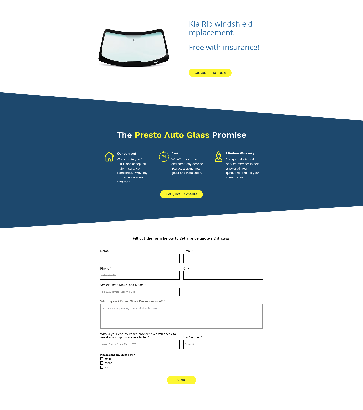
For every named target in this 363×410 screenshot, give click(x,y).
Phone (104, 268)
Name (104, 251)
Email (187, 251)
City (186, 268)
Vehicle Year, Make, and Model (121, 285)
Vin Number (191, 337)
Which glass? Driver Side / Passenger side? (131, 301)
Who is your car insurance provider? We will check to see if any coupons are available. (138, 335)
